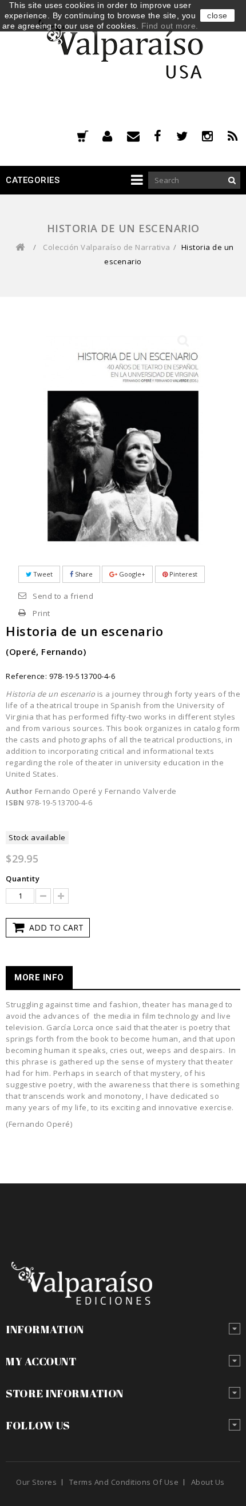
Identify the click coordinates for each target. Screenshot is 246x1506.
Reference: (26, 676)
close (217, 15)
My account (41, 1361)
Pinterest (182, 574)
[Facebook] (165, 136)
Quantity (22, 878)
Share (83, 574)
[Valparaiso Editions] (123, 47)
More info (39, 977)
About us (208, 1482)
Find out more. (170, 25)
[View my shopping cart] (82, 137)
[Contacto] (140, 136)
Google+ (131, 574)
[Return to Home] (20, 247)
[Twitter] (189, 136)
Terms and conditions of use (124, 1482)
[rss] (234, 136)
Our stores (36, 1482)
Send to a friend (63, 596)
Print (41, 613)
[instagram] (215, 136)
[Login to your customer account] (114, 136)
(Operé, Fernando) (46, 651)
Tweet (42, 574)
